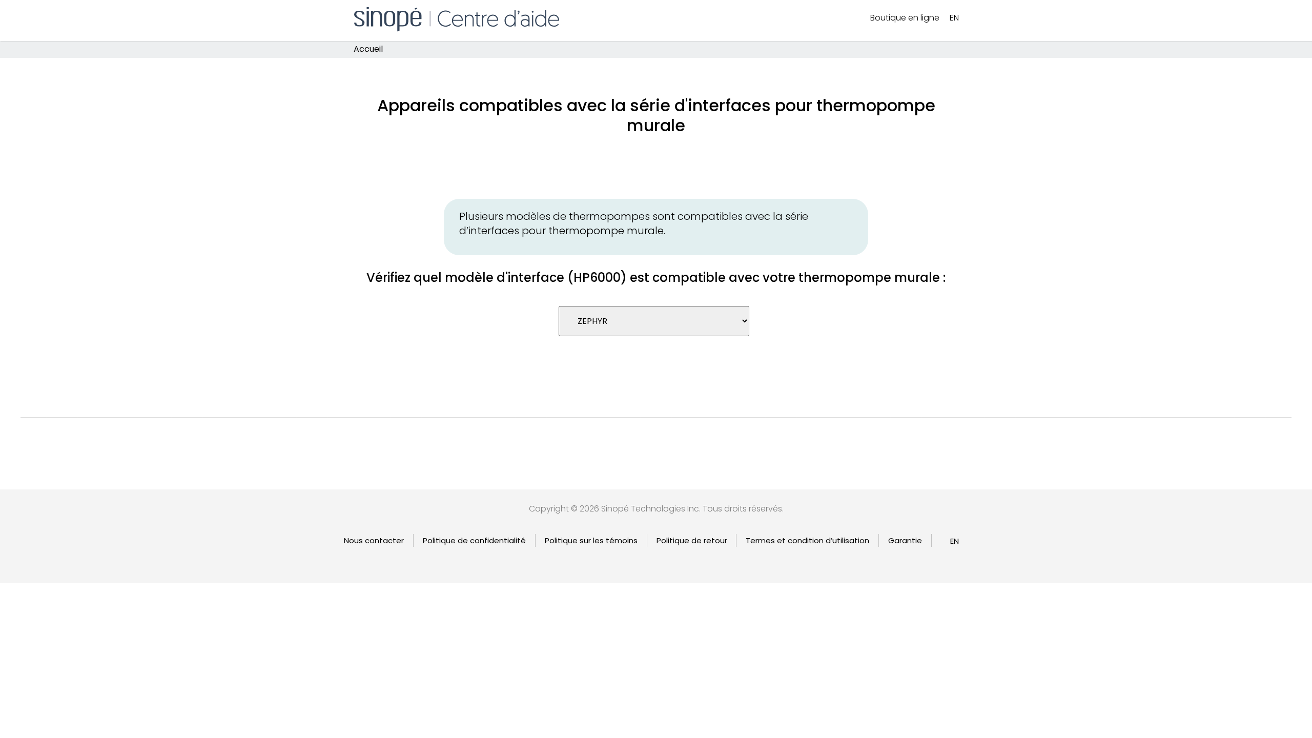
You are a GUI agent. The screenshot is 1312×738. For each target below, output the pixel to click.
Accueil (368, 49)
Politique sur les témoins (591, 540)
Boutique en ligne (904, 18)
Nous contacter (374, 540)
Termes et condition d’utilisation (807, 540)
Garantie (905, 540)
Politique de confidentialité (474, 540)
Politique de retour (692, 540)
